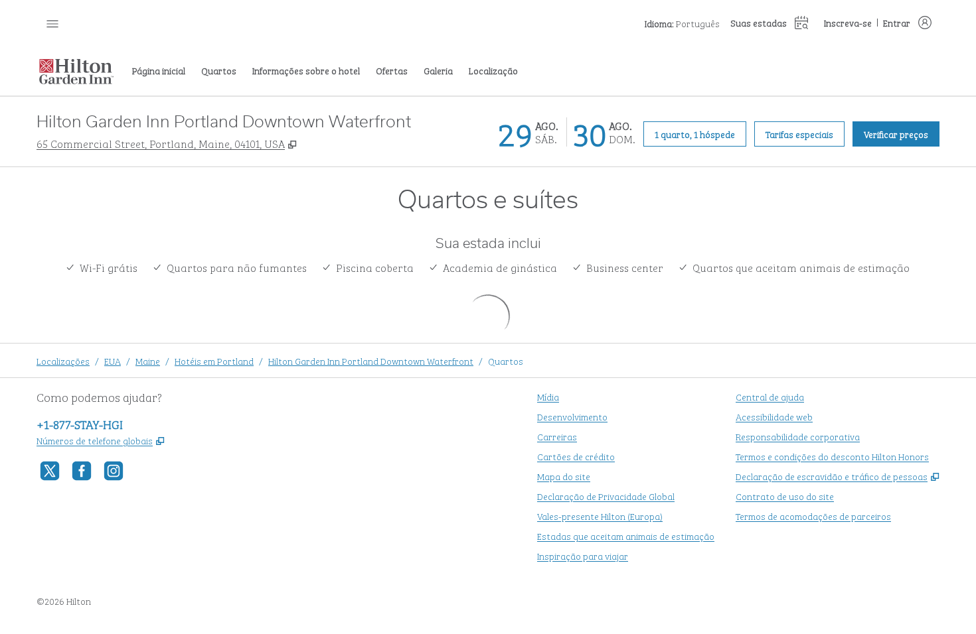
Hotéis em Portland (214, 360)
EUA (112, 360)
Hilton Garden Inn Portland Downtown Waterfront (370, 360)
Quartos (505, 360)
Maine (147, 360)
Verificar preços (901, 133)
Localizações (63, 360)
